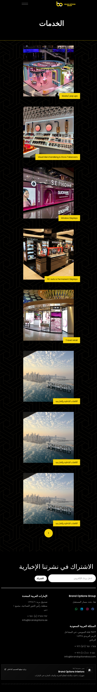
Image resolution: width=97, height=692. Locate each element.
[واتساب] (76, 609)
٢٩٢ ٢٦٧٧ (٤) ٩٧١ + (37, 616)
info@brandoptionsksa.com (80, 656)
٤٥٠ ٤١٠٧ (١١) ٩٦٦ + (85, 652)
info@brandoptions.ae (34, 620)
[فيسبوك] (92, 609)
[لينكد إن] (81, 609)
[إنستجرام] (87, 609)
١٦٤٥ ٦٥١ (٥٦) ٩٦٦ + (85, 646)
